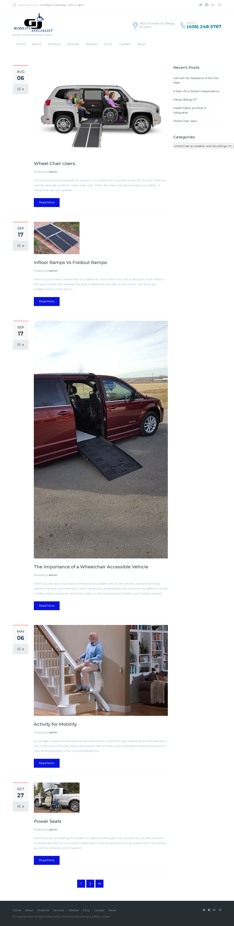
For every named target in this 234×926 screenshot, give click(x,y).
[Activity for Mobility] (101, 670)
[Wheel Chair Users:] (101, 110)
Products (54, 44)
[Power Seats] (57, 797)
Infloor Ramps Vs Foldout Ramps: (70, 262)
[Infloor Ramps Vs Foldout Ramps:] (57, 237)
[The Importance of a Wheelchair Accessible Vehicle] (101, 439)
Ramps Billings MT (185, 99)
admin (53, 171)
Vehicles (91, 44)
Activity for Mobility (55, 724)
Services (73, 44)
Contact (124, 44)
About (36, 44)
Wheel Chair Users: (55, 163)
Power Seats (47, 821)
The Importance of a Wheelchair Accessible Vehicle (91, 566)
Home (20, 44)
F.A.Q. (108, 44)
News (141, 44)
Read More (46, 202)
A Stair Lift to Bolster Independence (196, 91)
